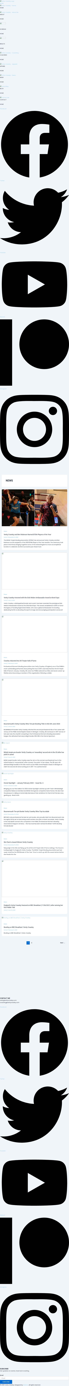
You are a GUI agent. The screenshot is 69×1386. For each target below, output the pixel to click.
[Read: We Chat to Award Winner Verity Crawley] (7, 833)
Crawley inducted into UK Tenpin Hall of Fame (20, 661)
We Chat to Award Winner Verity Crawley (18, 842)
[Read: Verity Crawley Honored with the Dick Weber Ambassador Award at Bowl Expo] (34, 571)
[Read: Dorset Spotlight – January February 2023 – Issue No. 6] (8, 773)
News (5, 531)
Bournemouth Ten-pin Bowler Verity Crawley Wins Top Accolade (26, 811)
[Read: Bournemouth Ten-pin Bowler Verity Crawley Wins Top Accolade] (6, 802)
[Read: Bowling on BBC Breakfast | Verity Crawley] (16, 918)
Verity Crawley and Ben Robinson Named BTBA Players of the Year (27, 534)
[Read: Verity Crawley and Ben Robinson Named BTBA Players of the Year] (34, 508)
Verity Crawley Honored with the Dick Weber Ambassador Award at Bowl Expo (31, 598)
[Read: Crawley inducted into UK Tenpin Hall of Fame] (34, 634)
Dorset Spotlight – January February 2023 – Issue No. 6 (23, 783)
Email (1, 1375)
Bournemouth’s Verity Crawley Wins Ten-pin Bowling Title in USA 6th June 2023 (32, 724)
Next (62, 943)
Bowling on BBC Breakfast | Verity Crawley (19, 927)
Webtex (25, 1385)
